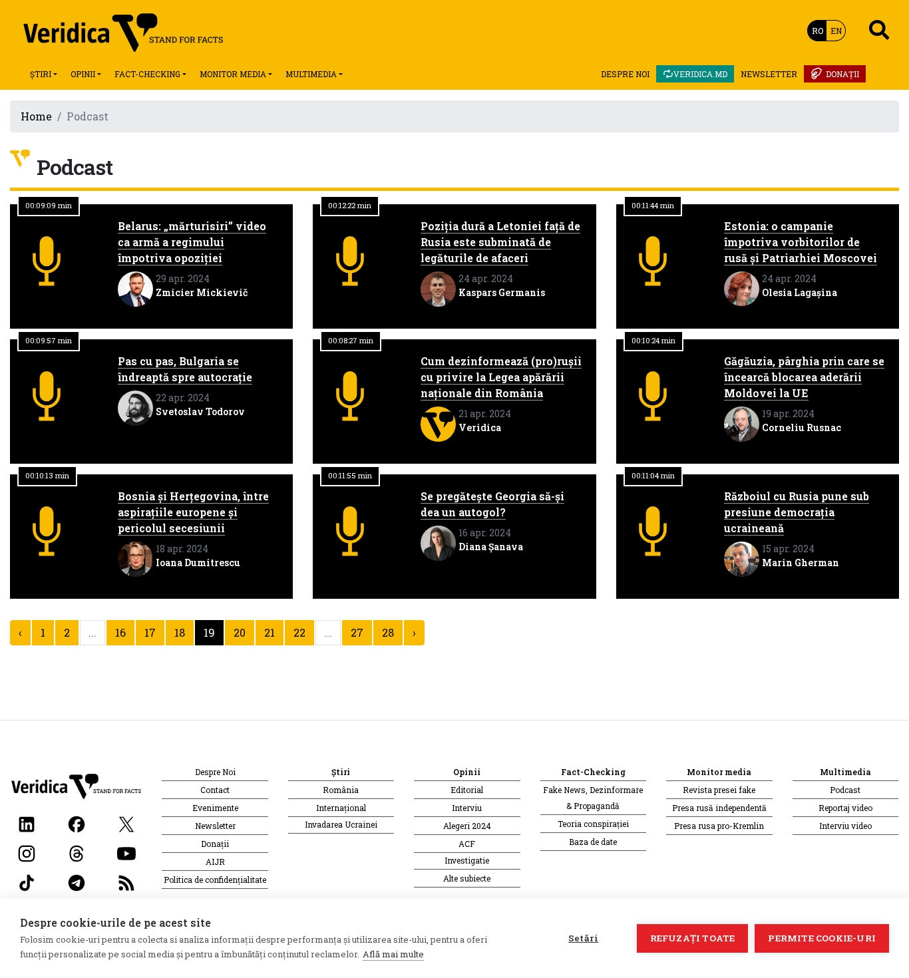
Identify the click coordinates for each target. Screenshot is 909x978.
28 (388, 632)
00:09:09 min (48, 205)
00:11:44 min (653, 205)
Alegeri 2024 (467, 825)
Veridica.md (700, 74)
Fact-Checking (147, 74)
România (341, 789)
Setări (583, 938)
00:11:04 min (653, 475)
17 (150, 632)
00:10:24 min (653, 340)
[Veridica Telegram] (76, 882)
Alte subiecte (466, 878)
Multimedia (311, 74)
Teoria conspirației (593, 823)
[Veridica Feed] (126, 882)
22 (299, 632)
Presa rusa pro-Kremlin (719, 825)
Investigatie (467, 860)
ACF (466, 843)
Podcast (845, 789)
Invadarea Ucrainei (341, 824)
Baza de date (593, 841)
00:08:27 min (350, 340)
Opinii (83, 74)
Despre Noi (625, 74)
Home (36, 116)
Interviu (467, 807)
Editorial (467, 789)
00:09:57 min (48, 340)
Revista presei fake (719, 789)
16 (120, 632)
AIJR (215, 861)
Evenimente (215, 807)
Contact (215, 789)
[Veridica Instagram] (26, 853)
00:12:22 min (349, 205)
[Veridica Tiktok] (26, 882)
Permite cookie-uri (822, 938)
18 (179, 632)
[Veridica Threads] (76, 853)
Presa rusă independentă (719, 807)
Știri (40, 74)
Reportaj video (845, 807)
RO (817, 30)
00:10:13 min (47, 475)
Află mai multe (393, 954)
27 (357, 632)
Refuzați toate (692, 938)
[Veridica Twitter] (126, 823)
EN (836, 30)
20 (240, 632)
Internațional (341, 807)
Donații (842, 74)
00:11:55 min (350, 475)
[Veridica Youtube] (126, 853)
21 (269, 632)
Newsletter (769, 74)
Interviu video (845, 825)
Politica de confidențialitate (215, 879)
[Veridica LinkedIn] (26, 823)
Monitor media (233, 74)
